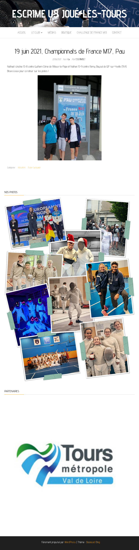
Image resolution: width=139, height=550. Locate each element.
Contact (116, 32)
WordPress (70, 542)
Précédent (9, 460)
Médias (52, 32)
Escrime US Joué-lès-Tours (69, 13)
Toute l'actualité (34, 167)
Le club (36, 32)
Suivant (130, 460)
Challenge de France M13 (92, 32)
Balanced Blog (93, 542)
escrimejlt (80, 59)
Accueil (22, 32)
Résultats (21, 167)
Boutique (66, 32)
